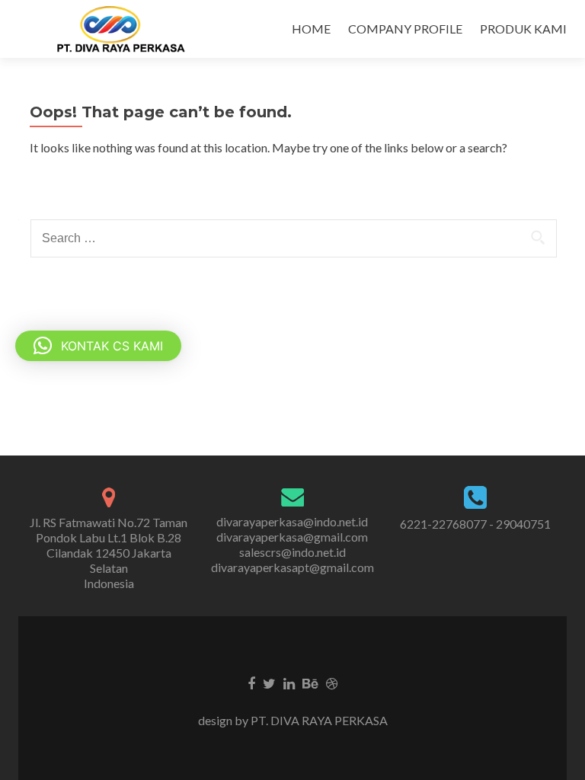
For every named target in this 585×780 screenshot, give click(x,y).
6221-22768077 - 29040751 (475, 523)
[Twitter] (269, 682)
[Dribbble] (331, 682)
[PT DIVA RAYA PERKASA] (126, 29)
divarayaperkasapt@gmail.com (292, 567)
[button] (98, 346)
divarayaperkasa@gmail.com (292, 536)
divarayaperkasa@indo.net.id (292, 521)
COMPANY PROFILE (405, 28)
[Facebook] (251, 682)
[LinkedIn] (289, 682)
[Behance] (310, 682)
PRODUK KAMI (523, 28)
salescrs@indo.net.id (292, 552)
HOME (311, 28)
